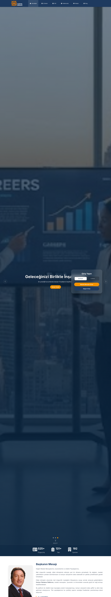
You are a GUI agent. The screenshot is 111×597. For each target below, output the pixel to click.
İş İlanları (45, 3)
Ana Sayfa (34, 3)
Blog (86, 3)
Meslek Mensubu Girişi (86, 284)
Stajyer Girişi (86, 288)
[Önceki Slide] (5, 281)
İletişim (77, 3)
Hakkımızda (66, 3)
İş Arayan (80, 278)
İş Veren (93, 278)
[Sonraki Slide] (106, 281)
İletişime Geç (55, 287)
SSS (55, 3)
